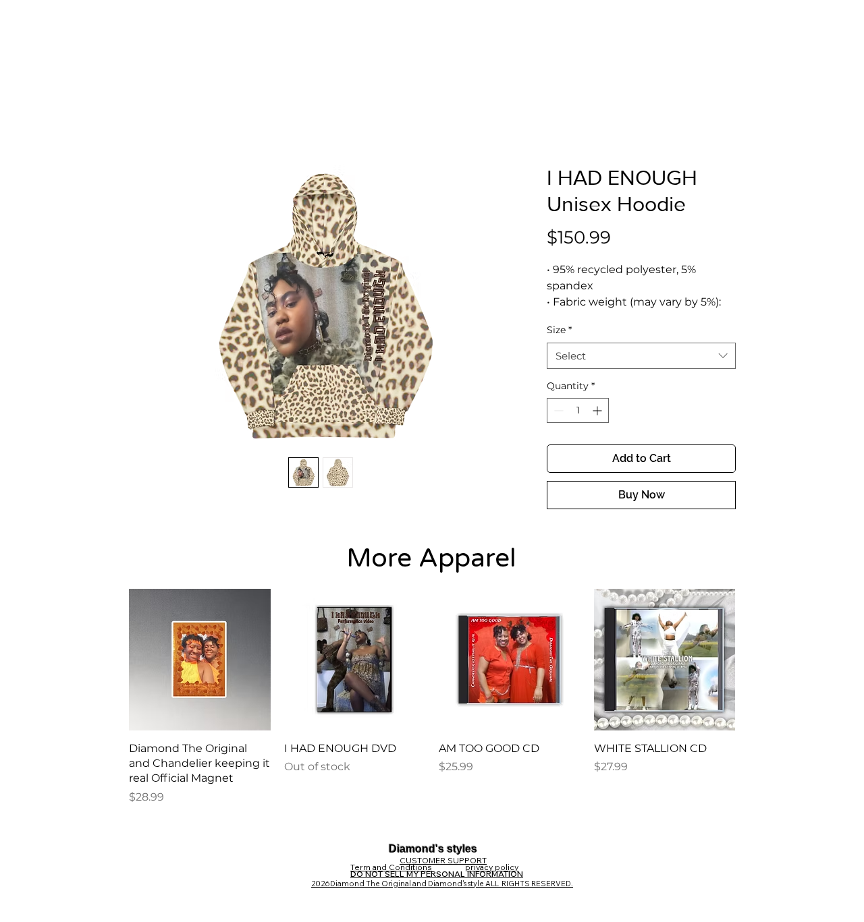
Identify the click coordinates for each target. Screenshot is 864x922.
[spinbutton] (578, 410)
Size (559, 330)
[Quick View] (200, 659)
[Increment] (598, 410)
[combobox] (641, 356)
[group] (432, 697)
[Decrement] (557, 410)
